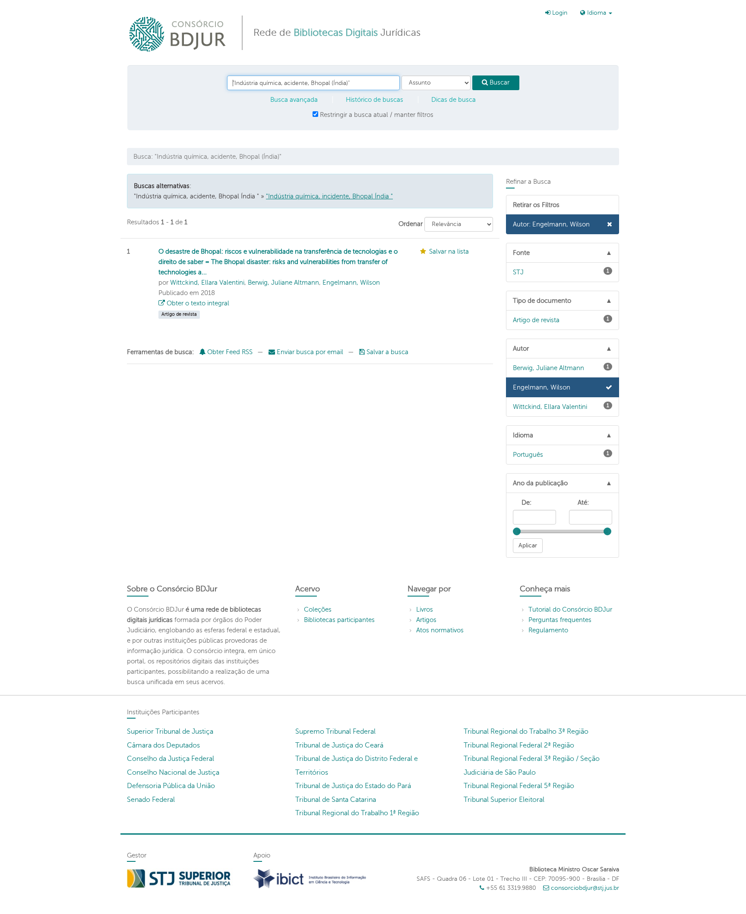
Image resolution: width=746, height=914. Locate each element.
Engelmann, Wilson (351, 282)
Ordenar (410, 223)
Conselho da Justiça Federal (170, 759)
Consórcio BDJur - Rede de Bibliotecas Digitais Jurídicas (178, 34)
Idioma (596, 12)
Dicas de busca (453, 99)
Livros (424, 609)
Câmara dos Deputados (163, 745)
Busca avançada (294, 99)
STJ (561, 272)
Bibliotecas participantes (339, 619)
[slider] (517, 531)
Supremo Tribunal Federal (335, 731)
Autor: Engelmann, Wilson (551, 224)
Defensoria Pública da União (171, 786)
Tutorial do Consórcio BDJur (570, 609)
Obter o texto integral (197, 303)
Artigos (426, 619)
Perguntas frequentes (559, 619)
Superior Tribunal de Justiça (170, 731)
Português (561, 454)
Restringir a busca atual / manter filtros (375, 114)
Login (558, 12)
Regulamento (548, 630)
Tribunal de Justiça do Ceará (339, 745)
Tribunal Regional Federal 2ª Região (519, 745)
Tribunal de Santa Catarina (335, 800)
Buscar (498, 82)
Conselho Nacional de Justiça (173, 772)
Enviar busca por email (310, 352)
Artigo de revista (561, 320)
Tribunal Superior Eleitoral (504, 800)
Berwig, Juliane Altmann (283, 282)
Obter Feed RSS (229, 352)
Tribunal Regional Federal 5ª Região (519, 786)
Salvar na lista (449, 251)
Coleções (318, 609)
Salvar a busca (386, 352)
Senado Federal (151, 800)
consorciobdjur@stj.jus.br (585, 888)
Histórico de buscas (374, 99)
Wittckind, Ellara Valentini (207, 282)
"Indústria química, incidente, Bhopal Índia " (329, 196)
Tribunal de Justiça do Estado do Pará (353, 786)
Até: (583, 502)
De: (526, 502)
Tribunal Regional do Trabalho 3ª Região (526, 731)
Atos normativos (440, 630)
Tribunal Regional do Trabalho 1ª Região (357, 813)
